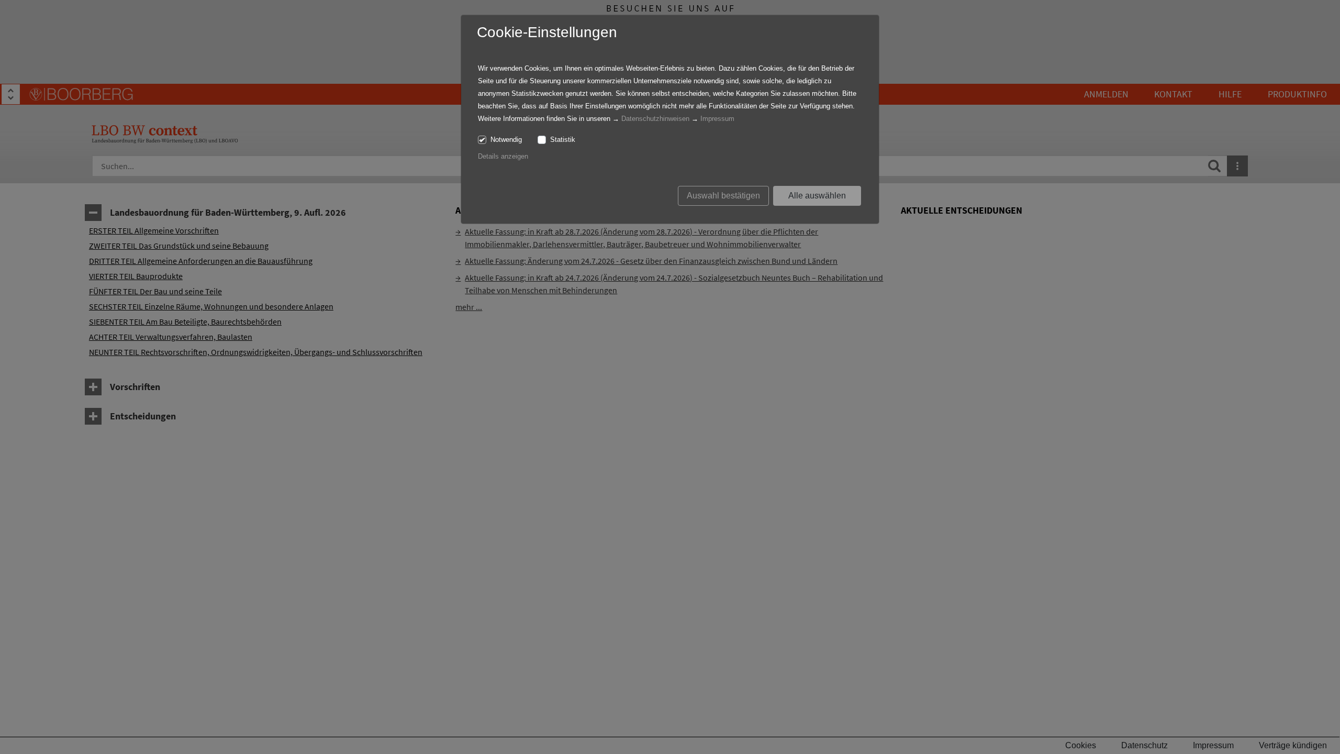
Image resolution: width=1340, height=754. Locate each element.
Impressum (717, 119)
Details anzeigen (503, 156)
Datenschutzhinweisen (655, 119)
